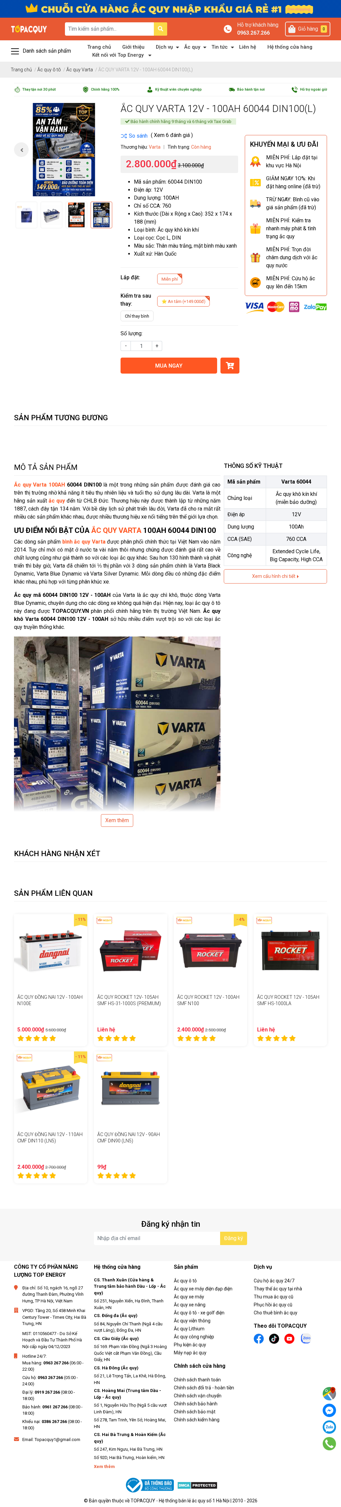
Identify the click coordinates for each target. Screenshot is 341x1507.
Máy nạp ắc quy (190, 1352)
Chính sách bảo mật (194, 1411)
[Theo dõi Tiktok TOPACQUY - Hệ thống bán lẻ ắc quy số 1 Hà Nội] (274, 1338)
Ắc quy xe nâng (189, 1304)
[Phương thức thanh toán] (286, 307)
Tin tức (219, 47)
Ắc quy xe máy (189, 1296)
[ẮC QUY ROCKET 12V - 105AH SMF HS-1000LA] (290, 950)
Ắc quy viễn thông (192, 1320)
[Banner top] (170, 8)
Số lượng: (132, 333)
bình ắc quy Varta (84, 542)
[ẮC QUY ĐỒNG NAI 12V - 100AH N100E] (50, 950)
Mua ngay (168, 366)
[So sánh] (134, 136)
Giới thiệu (133, 47)
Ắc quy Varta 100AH (39, 485)
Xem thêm (117, 820)
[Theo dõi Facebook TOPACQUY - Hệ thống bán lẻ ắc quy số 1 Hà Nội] (259, 1338)
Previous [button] (21, 149)
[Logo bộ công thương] (150, 1485)
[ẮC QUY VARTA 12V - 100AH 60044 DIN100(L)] (64, 149)
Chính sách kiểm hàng (196, 1419)
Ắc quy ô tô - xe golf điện (199, 1312)
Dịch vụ (164, 47)
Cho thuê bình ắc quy (275, 1312)
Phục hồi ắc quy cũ (273, 1304)
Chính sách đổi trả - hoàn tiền (204, 1387)
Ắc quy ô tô (185, 1280)
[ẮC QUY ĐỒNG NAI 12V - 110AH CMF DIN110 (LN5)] (50, 1088)
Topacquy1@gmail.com (57, 1439)
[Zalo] (329, 1427)
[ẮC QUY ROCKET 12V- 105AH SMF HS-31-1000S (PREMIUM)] (130, 950)
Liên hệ (247, 47)
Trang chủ (99, 47)
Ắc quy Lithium (189, 1328)
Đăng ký (233, 1238)
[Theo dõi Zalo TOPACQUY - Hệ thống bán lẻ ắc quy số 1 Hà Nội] (306, 1338)
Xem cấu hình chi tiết (274, 576)
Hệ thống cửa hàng (289, 47)
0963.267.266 (253, 33)
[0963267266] (329, 1443)
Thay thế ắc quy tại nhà (278, 1288)
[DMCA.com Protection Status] (197, 1485)
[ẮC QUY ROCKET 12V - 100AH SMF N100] (210, 950)
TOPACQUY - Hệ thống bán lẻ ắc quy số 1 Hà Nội (180, 1500)
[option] (64, 149)
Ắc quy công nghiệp (194, 1336)
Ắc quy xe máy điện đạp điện (203, 1288)
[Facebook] (329, 1410)
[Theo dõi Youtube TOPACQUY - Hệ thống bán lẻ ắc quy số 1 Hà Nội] (289, 1338)
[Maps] (329, 1393)
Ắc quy (192, 47)
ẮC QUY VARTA (116, 530)
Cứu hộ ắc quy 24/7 (274, 1280)
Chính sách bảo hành (195, 1403)
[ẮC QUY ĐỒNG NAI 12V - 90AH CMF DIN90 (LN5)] (130, 1088)
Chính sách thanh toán (197, 1379)
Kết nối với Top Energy (118, 55)
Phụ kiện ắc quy (190, 1344)
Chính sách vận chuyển (197, 1395)
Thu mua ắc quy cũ (273, 1296)
